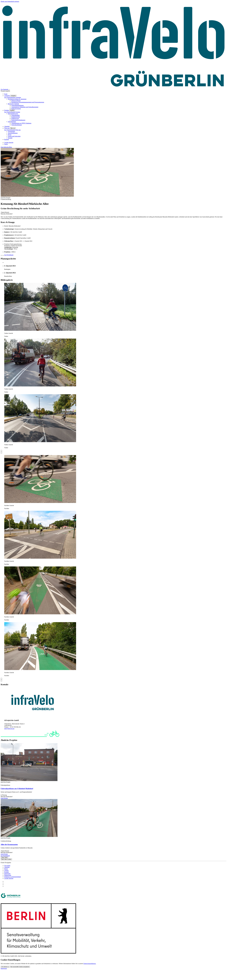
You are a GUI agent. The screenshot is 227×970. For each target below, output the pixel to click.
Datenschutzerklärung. (89, 963)
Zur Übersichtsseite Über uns (12, 130)
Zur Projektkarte (8, 255)
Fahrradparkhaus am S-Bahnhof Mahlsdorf (17, 788)
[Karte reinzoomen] (1, 255)
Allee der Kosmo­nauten (9, 844)
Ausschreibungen (13, 133)
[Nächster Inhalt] (1, 453)
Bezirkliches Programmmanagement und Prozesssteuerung (27, 102)
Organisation (11, 131)
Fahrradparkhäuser (16, 125)
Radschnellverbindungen (18, 120)
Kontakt (10, 138)
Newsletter (7, 865)
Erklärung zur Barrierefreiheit (12, 877)
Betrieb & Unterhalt (13, 104)
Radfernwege (15, 118)
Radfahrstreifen (15, 117)
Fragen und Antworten (14, 136)
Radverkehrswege (13, 113)
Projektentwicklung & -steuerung (17, 99)
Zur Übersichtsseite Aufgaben (12, 97)
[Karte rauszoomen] (3, 255)
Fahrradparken (12, 121)
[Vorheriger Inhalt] (1, 451)
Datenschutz (7, 875)
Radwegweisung (16, 108)
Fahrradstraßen (15, 115)
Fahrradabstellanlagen (17, 105)
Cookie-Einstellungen (10, 960)
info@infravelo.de (9, 728)
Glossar (6, 870)
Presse (9, 134)
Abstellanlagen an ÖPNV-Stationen (21, 123)
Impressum (7, 873)
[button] (40, 330)
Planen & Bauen (16, 100)
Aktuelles (7, 867)
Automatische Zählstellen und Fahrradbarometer (24, 107)
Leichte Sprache (8, 878)
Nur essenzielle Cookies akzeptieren (20, 966)
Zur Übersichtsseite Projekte (12, 112)
